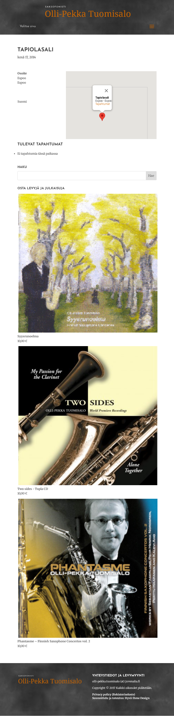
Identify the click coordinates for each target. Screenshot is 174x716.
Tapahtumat (102, 104)
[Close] (106, 90)
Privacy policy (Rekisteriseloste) (113, 694)
